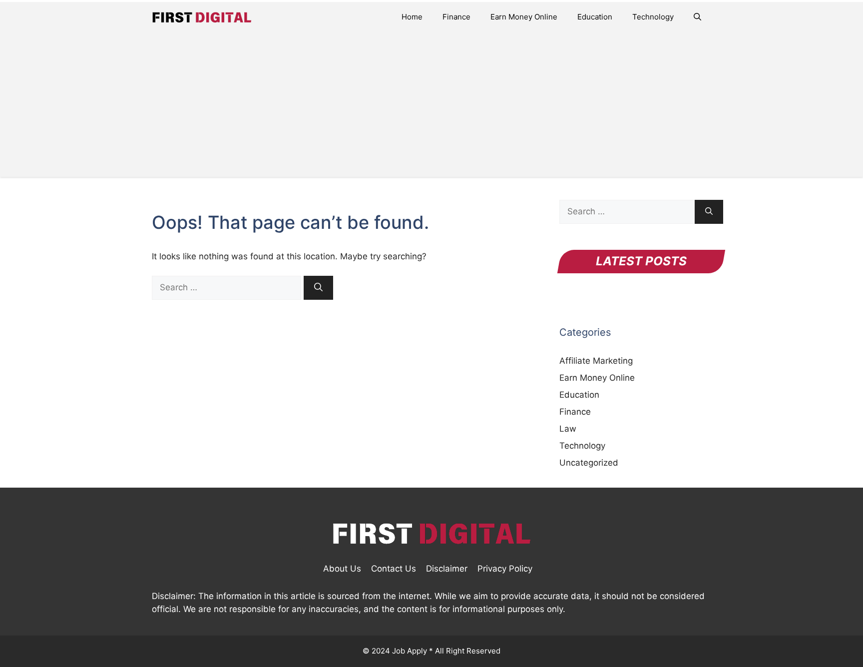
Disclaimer (446, 569)
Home (412, 16)
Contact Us (393, 569)
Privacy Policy (504, 569)
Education (594, 16)
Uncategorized (588, 463)
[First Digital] (202, 17)
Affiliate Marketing (596, 361)
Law (567, 429)
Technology (653, 16)
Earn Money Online (523, 16)
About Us (342, 569)
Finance (456, 16)
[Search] (318, 288)
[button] (697, 17)
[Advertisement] (431, 107)
